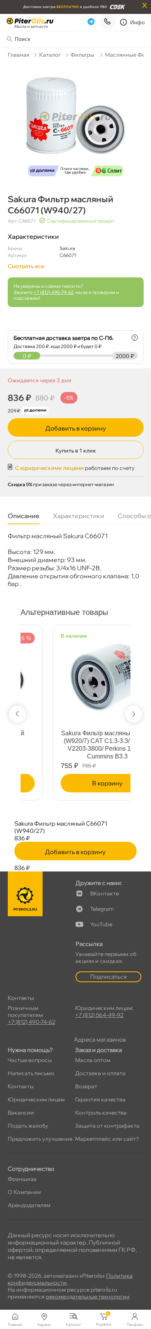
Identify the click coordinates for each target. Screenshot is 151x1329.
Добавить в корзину (75, 428)
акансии (21, 1112)
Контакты (21, 1086)
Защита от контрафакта (107, 1125)
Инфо (137, 22)
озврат (86, 1086)
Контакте (104, 893)
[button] (17, 714)
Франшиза (22, 1178)
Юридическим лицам (36, 1099)
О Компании (24, 1192)
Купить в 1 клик (75, 450)
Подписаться (108, 976)
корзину (76, 783)
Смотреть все (26, 266)
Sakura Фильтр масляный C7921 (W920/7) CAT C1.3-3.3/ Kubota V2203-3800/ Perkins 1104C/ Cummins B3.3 (76, 745)
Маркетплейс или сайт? (107, 1138)
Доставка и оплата (100, 1073)
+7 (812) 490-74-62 (53, 292)
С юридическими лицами (49, 467)
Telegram (102, 908)
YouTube (101, 924)
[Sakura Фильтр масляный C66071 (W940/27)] (76, 121)
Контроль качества (101, 1112)
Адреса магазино (100, 1039)
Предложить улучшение (40, 1138)
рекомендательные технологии (88, 1296)
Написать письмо (31, 1073)
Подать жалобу (28, 1125)
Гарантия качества (100, 1099)
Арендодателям (29, 1205)
